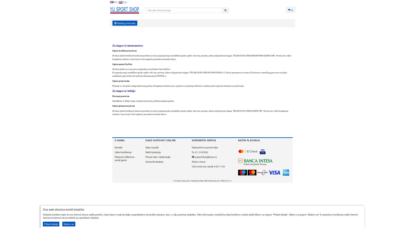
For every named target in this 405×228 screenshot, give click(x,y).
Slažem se (69, 224)
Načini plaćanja (153, 152)
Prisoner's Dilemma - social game (125, 158)
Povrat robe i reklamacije (158, 156)
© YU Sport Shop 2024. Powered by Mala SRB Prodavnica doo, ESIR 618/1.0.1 (202, 181)
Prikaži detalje (51, 224)
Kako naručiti (152, 147)
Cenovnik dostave (154, 161)
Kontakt (118, 147)
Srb (115, 2)
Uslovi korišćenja (123, 152)
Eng (125, 2)
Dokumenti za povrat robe (205, 147)
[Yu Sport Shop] (123, 10)
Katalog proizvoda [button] (126, 23)
